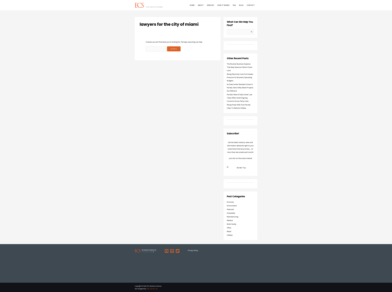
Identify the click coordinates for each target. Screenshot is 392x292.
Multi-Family (231, 224)
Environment (232, 206)
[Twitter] (177, 251)
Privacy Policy (193, 250)
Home (192, 5)
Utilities (230, 235)
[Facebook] (166, 251)
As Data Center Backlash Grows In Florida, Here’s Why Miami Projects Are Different (240, 87)
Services (210, 5)
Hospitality (231, 213)
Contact (251, 5)
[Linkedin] (172, 251)
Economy (230, 202)
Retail (229, 231)
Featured (230, 209)
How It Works (223, 5)
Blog (241, 5)
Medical (230, 220)
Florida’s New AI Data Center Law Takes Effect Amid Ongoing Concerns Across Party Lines (239, 97)
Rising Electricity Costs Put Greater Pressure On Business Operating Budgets (240, 77)
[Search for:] (156, 49)
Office (229, 228)
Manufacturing (232, 217)
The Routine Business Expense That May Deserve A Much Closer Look (239, 67)
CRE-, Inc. (152, 289)
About (201, 5)
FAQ (234, 5)
